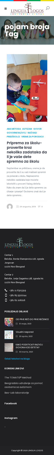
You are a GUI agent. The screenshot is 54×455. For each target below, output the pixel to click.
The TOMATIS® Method (17, 377)
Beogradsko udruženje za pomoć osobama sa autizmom (23, 385)
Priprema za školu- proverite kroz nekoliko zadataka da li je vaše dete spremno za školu (27, 152)
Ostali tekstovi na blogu (17, 359)
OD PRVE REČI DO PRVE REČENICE (32, 319)
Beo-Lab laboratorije (16, 392)
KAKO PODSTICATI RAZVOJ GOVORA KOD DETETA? (29, 346)
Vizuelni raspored (24, 331)
